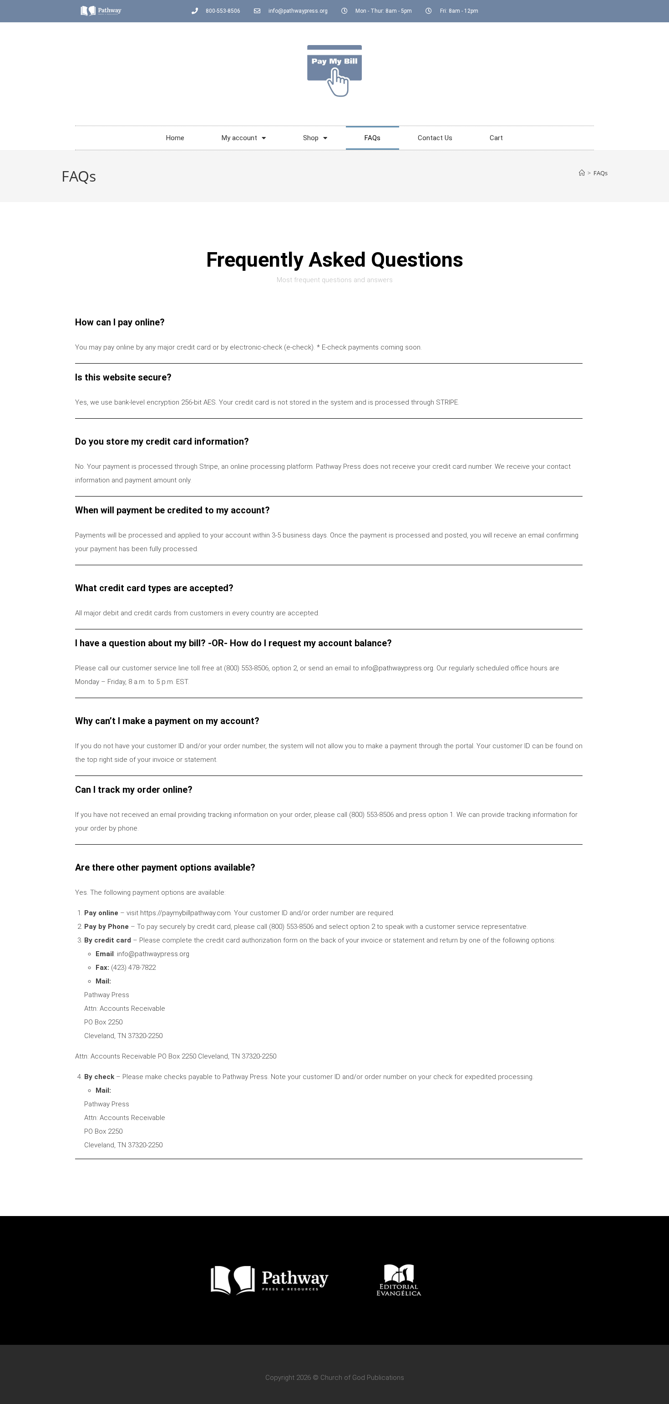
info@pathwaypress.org (397, 668)
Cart (496, 138)
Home (175, 138)
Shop (311, 138)
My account (239, 138)
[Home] (582, 173)
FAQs (372, 138)
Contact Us (435, 138)
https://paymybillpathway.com (185, 913)
